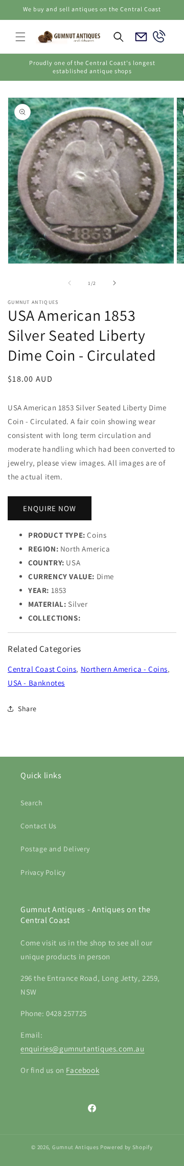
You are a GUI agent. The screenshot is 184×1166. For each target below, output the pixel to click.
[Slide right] (114, 283)
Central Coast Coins (42, 669)
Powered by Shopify (126, 1147)
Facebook (82, 1070)
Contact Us (38, 825)
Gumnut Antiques (75, 1147)
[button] (20, 37)
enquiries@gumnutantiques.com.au (82, 1048)
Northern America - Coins (124, 669)
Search (31, 802)
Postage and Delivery (55, 848)
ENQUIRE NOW (49, 508)
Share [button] (27, 708)
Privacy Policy (42, 872)
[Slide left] (69, 283)
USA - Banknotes (36, 683)
